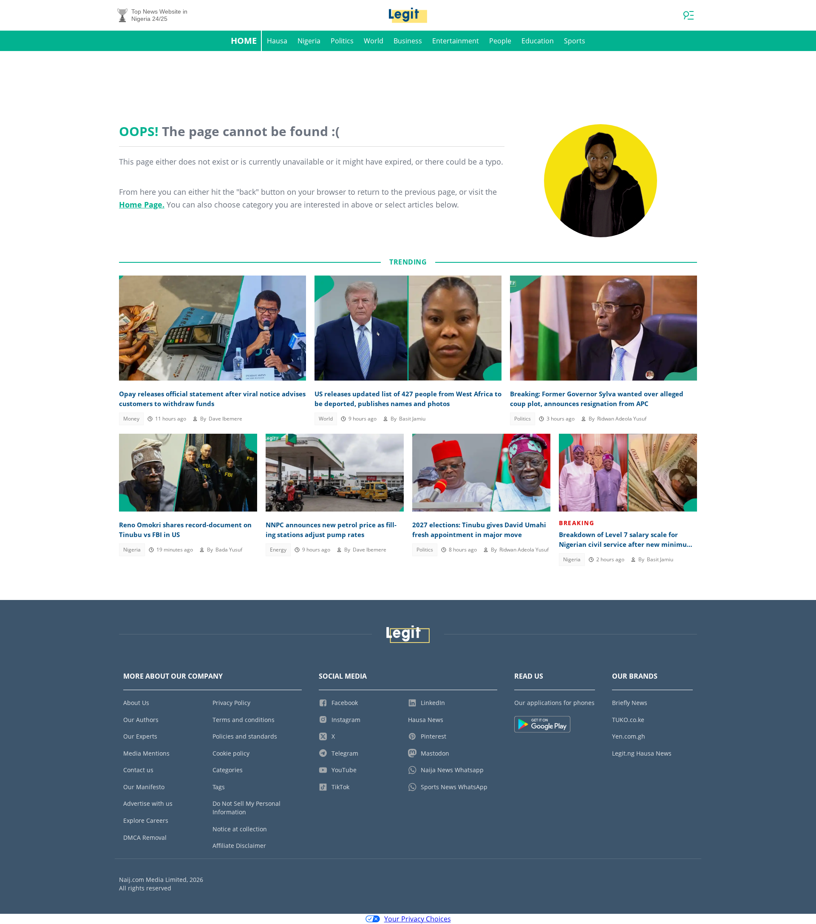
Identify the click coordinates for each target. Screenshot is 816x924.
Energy (278, 549)
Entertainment (455, 40)
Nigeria (309, 40)
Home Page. (141, 204)
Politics (342, 40)
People (500, 40)
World (373, 40)
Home (244, 40)
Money (131, 418)
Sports (574, 40)
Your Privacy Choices (417, 919)
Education (537, 40)
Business (408, 40)
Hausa (277, 40)
